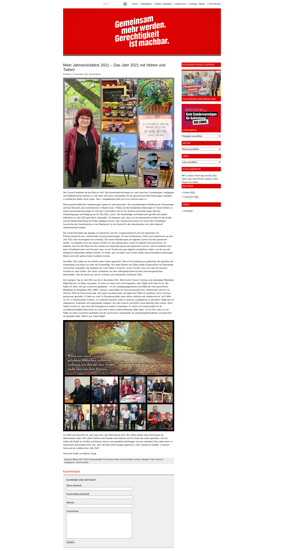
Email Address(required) (77, 494)
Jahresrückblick (82, 462)
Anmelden (188, 211)
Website (70, 502)
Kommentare (72, 511)
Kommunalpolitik (95, 459)
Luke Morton (198, 179)
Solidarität (145, 459)
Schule (137, 459)
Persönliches (214, 4)
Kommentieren (95, 74)
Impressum (179, 4)
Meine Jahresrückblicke (123, 459)
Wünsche (159, 459)
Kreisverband (108, 459)
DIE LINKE (83, 459)
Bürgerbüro (146, 4)
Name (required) (74, 485)
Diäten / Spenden (163, 4)
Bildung (75, 459)
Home (135, 4)
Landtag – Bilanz (196, 4)
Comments (191, 197)
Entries (189, 192)
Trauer (152, 459)
